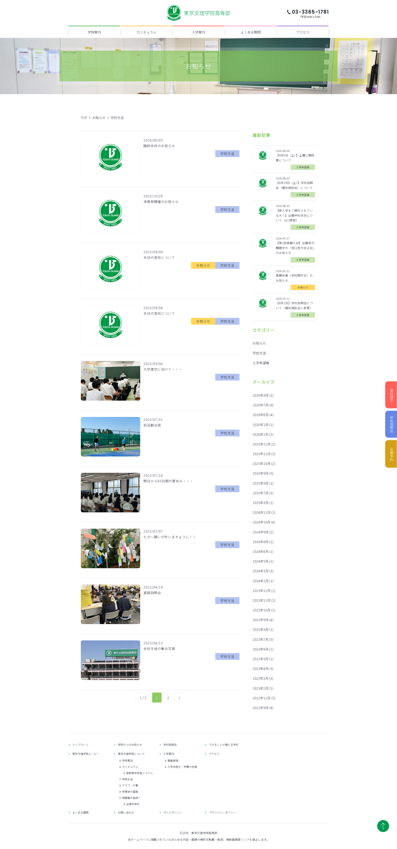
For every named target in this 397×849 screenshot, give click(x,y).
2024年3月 (261, 570)
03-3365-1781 (310, 13)
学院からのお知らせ (130, 745)
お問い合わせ (126, 812)
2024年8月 (261, 541)
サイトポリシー (172, 812)
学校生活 (259, 353)
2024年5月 (261, 561)
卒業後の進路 (130, 792)
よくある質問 (251, 32)
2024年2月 (261, 580)
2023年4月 (261, 668)
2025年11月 (261, 453)
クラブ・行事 (130, 785)
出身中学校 (133, 804)
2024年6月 (261, 551)
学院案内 (94, 32)
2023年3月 (261, 678)
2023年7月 (261, 639)
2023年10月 (261, 610)
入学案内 (198, 32)
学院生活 (127, 779)
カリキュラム (146, 32)
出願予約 (391, 454)
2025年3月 (261, 502)
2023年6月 (261, 649)
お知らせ (259, 343)
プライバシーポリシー (222, 812)
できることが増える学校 (223, 745)
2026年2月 (261, 424)
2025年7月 (261, 492)
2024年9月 (261, 532)
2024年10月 (261, 522)
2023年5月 (261, 658)
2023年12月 (261, 590)
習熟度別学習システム (139, 773)
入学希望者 (261, 362)
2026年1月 (261, 434)
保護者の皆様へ (131, 798)
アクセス (302, 32)
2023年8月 (261, 629)
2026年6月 (261, 414)
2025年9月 (261, 473)
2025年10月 (261, 463)
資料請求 (391, 395)
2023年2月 (261, 688)
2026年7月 (261, 404)
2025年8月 (261, 483)
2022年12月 (261, 697)
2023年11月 (261, 600)
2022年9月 (261, 707)
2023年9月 (261, 619)
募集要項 (172, 761)
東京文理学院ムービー (85, 754)
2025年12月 (261, 444)
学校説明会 (170, 745)
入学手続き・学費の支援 (182, 767)
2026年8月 (261, 395)
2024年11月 (261, 512)
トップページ (80, 745)
